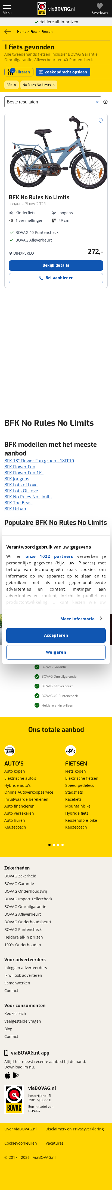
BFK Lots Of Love (21, 491)
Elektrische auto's (20, 778)
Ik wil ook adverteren (23, 975)
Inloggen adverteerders (25, 967)
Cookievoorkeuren (20, 1143)
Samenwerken (17, 982)
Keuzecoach (15, 827)
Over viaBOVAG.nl (20, 1129)
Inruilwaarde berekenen (26, 799)
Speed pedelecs (79, 785)
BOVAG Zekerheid (20, 876)
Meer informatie (77, 618)
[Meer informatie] (105, 102)
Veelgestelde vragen (22, 1021)
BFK (9, 84)
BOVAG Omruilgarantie (25, 906)
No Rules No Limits (37, 84)
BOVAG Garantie (19, 883)
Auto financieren (19, 806)
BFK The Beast (18, 503)
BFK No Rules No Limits (28, 497)
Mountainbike (78, 806)
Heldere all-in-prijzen (58, 21)
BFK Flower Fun (19, 467)
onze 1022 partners (49, 556)
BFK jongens (16, 479)
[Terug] (7, 31)
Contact (11, 990)
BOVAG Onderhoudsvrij (25, 891)
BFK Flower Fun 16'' (23, 473)
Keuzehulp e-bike (81, 820)
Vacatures (55, 1143)
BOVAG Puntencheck (23, 929)
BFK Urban (15, 509)
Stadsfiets (74, 792)
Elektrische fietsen (81, 778)
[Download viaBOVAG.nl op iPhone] (7, 1076)
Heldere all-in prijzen (23, 937)
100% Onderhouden (22, 944)
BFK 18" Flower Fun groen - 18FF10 (39, 461)
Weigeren (56, 652)
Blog (8, 1028)
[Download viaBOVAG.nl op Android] (16, 1076)
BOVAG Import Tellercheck (28, 898)
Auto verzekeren (19, 813)
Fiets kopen (75, 771)
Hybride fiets (76, 813)
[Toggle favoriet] (100, 120)
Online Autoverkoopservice (28, 792)
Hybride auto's (17, 785)
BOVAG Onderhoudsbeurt (27, 921)
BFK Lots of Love (21, 485)
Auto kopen (14, 771)
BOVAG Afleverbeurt (22, 914)
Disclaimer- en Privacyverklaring (74, 1129)
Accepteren (56, 635)
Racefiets (73, 799)
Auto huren (14, 820)
